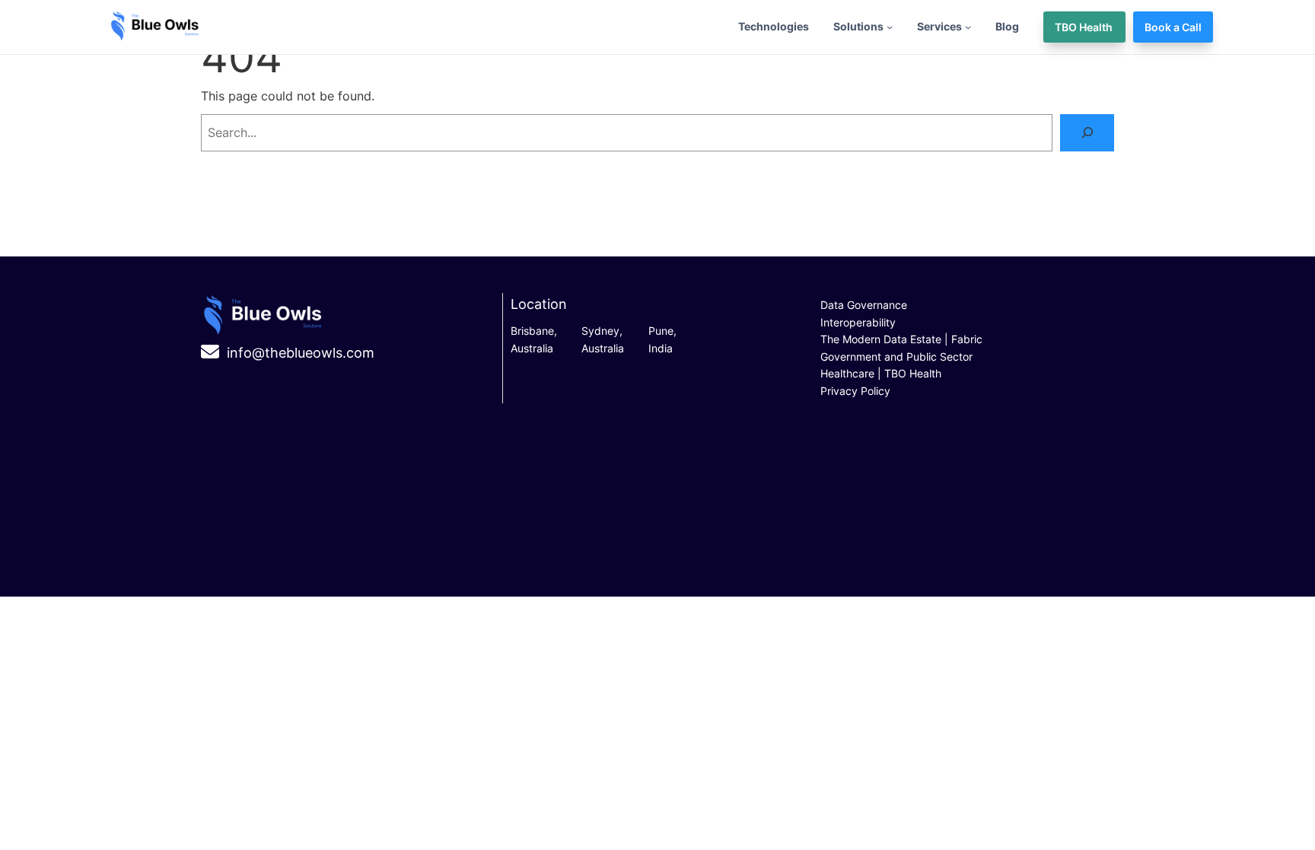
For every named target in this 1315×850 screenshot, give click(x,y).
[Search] (1087, 132)
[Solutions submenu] (890, 27)
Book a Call (1173, 27)
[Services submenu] (968, 27)
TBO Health (1084, 27)
